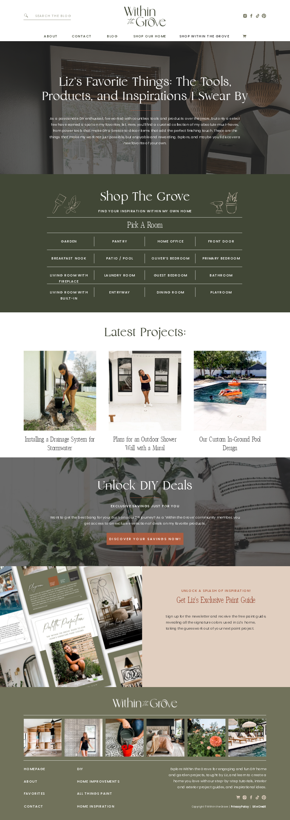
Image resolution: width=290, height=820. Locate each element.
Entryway (119, 292)
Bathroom (221, 275)
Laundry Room (119, 275)
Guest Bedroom (170, 275)
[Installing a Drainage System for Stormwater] (60, 391)
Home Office (170, 241)
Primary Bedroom (221, 258)
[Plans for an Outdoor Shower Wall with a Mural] (145, 391)
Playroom (220, 292)
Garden (69, 241)
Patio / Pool (119, 258)
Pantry (119, 241)
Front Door (221, 241)
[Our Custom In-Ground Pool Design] (230, 391)
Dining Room (170, 292)
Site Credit (259, 807)
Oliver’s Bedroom (170, 258)
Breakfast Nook (68, 258)
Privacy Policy (239, 807)
